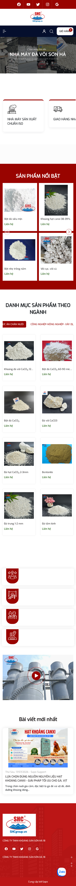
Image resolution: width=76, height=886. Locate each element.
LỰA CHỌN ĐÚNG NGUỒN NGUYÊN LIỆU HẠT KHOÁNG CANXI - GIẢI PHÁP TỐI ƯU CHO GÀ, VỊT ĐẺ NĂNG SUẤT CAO (36, 780)
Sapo (45, 881)
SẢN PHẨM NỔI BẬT (38, 176)
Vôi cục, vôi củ (49, 269)
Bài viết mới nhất (38, 719)
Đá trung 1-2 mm (13, 523)
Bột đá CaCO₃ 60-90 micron (57, 369)
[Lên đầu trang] (70, 870)
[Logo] (19, 825)
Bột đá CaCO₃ (11, 420)
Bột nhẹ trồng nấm (15, 269)
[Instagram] (47, 4)
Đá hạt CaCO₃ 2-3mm (16, 472)
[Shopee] (38, 4)
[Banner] (38, 55)
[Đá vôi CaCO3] (57, 402)
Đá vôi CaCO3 (49, 420)
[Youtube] (28, 4)
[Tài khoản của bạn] (4, 31)
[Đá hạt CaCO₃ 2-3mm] (19, 454)
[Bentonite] (57, 454)
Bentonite (47, 472)
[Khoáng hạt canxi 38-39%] (56, 200)
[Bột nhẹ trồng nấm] (19, 250)
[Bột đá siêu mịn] (19, 200)
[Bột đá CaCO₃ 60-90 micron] (57, 351)
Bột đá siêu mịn (13, 219)
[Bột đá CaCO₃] (19, 402)
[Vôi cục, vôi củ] (56, 250)
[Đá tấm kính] (57, 505)
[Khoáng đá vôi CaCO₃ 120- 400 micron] (19, 351)
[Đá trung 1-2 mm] (19, 505)
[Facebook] (18, 4)
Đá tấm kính (49, 523)
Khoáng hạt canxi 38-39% (55, 219)
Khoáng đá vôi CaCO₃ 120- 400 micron (19, 369)
